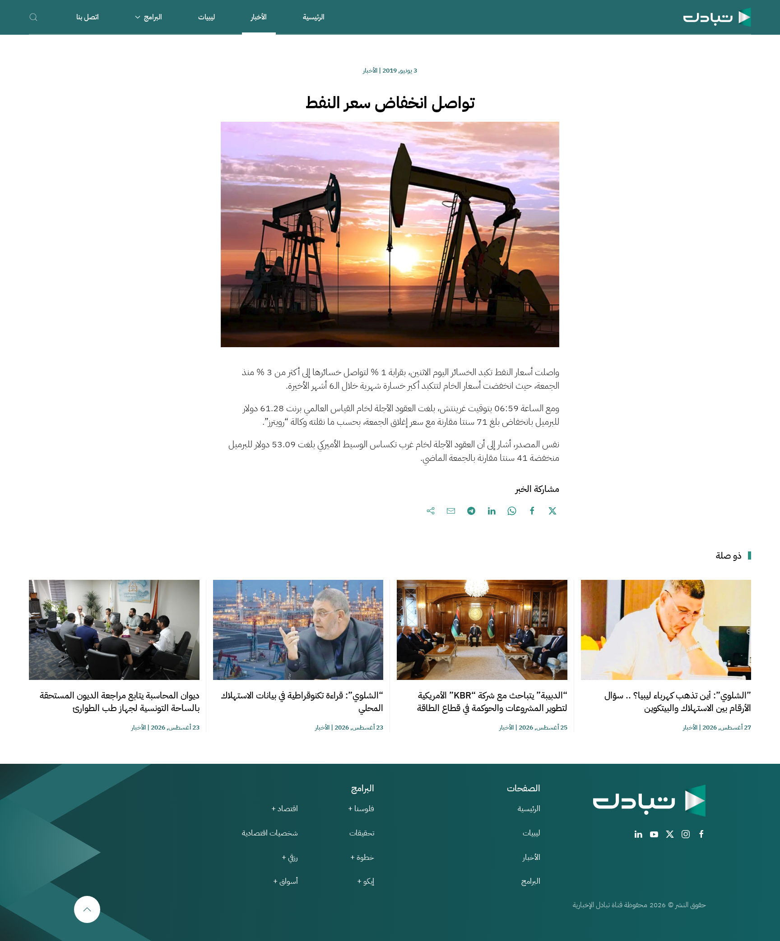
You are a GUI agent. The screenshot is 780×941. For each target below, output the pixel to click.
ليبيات (206, 17)
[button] (33, 17)
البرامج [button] (153, 17)
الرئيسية (314, 17)
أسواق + (285, 881)
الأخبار (259, 17)
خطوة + (362, 857)
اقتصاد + (284, 808)
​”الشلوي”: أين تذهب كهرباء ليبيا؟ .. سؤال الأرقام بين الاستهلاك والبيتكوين (677, 702)
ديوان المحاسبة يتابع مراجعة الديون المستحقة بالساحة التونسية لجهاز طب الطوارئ (120, 702)
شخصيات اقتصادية (270, 833)
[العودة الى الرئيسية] (717, 17)
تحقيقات (361, 833)
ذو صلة (729, 555)
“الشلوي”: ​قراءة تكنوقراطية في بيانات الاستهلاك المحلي (302, 702)
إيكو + (365, 881)
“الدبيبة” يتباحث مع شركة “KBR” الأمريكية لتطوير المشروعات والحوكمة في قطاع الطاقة (492, 702)
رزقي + (290, 857)
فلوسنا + (361, 808)
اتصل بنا (87, 17)
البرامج (530, 881)
